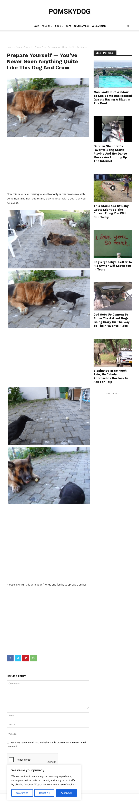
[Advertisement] (69, 38)
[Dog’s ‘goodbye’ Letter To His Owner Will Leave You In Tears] (113, 244)
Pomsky (46, 26)
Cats (68, 26)
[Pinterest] (25, 658)
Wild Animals (99, 26)
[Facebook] (10, 658)
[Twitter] (18, 658)
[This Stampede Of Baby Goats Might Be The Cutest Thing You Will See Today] (113, 188)
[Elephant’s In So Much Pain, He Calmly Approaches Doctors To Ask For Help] (113, 353)
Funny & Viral (81, 26)
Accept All (66, 792)
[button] (128, 26)
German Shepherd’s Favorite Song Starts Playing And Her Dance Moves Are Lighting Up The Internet (110, 153)
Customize (22, 792)
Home (36, 26)
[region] (44, 782)
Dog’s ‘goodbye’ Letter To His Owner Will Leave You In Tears (113, 265)
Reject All (44, 792)
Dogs (58, 26)
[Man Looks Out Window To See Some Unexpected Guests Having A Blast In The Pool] (113, 74)
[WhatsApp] (33, 658)
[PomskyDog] (69, 11)
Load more (111, 393)
